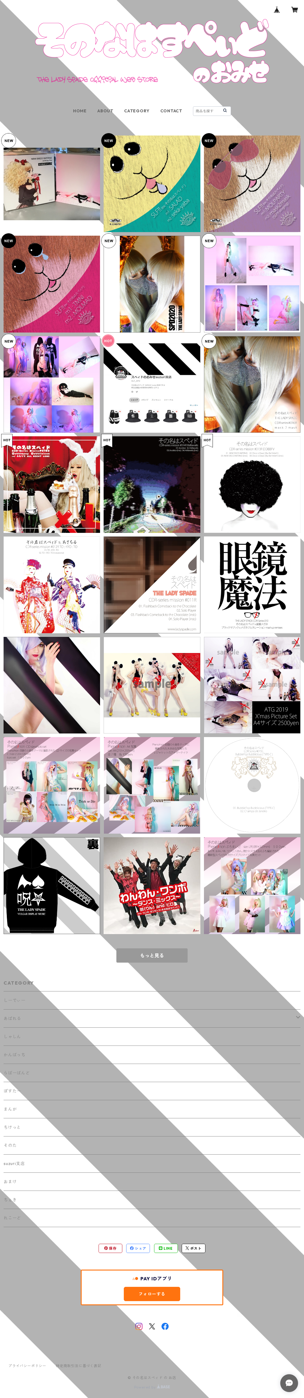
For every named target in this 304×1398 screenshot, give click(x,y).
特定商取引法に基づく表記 (79, 1366)
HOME (80, 111)
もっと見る (152, 955)
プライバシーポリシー (27, 1366)
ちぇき (10, 1199)
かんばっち (15, 1054)
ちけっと (12, 1127)
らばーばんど (17, 1073)
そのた (10, 1145)
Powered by (145, 1387)
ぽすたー (12, 1091)
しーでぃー (15, 1000)
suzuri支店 (14, 1163)
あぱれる (12, 1018)
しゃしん (12, 1036)
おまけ (10, 1181)
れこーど (12, 1218)
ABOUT (105, 111)
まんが (10, 1109)
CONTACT (171, 111)
